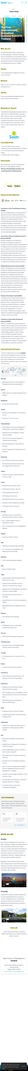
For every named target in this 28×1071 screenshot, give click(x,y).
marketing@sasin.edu (18, 971)
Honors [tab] (20, 16)
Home (13, 9)
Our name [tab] (13, 16)
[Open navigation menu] (25, 2)
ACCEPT (24, 1066)
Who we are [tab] (6, 16)
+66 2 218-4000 (8, 971)
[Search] (22, 2)
